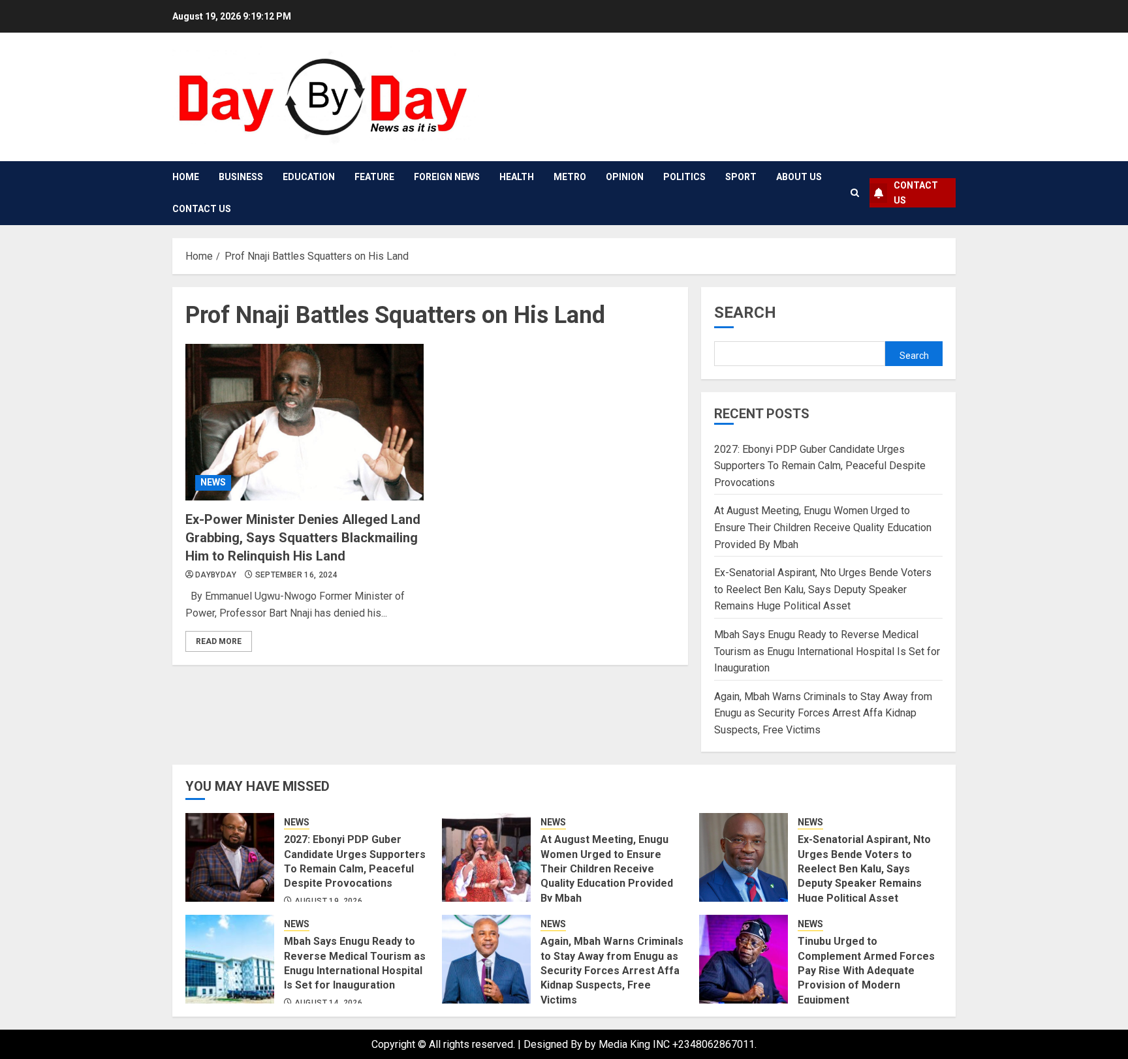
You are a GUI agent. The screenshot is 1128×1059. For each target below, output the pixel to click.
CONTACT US (916, 192)
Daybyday (215, 574)
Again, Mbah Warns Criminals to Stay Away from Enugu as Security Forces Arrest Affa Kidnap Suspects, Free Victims (823, 713)
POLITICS (684, 177)
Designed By (554, 1044)
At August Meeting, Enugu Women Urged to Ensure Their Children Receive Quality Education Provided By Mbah (823, 527)
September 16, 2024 (296, 574)
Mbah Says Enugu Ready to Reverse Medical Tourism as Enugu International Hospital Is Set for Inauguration (827, 651)
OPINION (625, 177)
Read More (219, 641)
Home (185, 177)
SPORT (741, 177)
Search (745, 312)
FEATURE (374, 177)
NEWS (213, 482)
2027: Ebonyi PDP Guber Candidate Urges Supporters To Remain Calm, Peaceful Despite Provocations (820, 466)
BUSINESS (241, 177)
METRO (570, 177)
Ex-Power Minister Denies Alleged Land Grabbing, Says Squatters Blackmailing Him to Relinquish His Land (302, 538)
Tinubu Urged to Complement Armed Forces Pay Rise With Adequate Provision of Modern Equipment (866, 970)
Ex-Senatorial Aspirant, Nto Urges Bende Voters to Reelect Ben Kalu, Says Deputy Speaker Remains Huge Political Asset (823, 589)
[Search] (855, 193)
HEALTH (516, 177)
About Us (799, 177)
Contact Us (201, 209)
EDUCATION (309, 177)
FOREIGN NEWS (447, 177)
